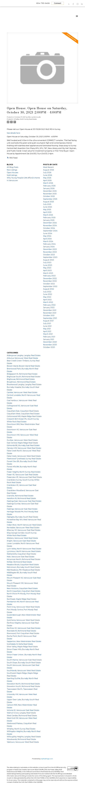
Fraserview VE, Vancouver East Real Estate (24, 477)
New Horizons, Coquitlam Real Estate (22, 588)
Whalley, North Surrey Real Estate (25, 119)
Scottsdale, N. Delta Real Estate (20, 644)
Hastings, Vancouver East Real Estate (22, 509)
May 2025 (47, 210)
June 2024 (47, 233)
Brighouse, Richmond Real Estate (21, 379)
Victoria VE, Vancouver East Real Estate (23, 710)
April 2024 (47, 239)
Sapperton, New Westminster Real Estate (24, 641)
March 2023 (48, 273)
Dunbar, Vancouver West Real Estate (22, 440)
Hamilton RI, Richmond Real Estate (21, 498)
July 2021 (47, 323)
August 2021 (48, 321)
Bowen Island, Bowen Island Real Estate (23, 366)
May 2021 (47, 329)
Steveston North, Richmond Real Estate (23, 684)
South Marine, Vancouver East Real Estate (24, 660)
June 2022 (47, 294)
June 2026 (47, 175)
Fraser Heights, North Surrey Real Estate (23, 472)
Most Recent (48, 167)
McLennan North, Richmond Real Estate (23, 559)
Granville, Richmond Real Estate (20, 496)
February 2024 (49, 244)
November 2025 (50, 194)
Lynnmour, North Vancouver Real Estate (24, 551)
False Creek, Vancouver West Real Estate (24, 456)
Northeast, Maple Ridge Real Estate (21, 599)
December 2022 (50, 278)
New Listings (12, 170)
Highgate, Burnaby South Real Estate (22, 517)
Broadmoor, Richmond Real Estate (21, 382)
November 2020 (50, 345)
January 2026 (48, 188)
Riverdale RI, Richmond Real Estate (21, 631)
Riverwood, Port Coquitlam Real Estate (23, 633)
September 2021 (50, 318)
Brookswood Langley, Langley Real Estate (24, 384)
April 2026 (47, 180)
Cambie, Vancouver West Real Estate (22, 392)
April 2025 (47, 212)
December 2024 (50, 223)
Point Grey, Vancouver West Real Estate (23, 607)
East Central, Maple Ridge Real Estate (22, 443)
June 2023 (47, 265)
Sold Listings (12, 175)
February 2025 (49, 218)
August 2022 (48, 289)
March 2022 (48, 302)
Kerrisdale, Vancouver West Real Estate (23, 528)
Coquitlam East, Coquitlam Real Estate (23, 411)
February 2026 (49, 186)
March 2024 (48, 241)
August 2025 (48, 202)
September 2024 (50, 231)
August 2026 (48, 170)
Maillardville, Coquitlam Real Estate (21, 554)
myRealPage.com (47, 758)
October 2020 (49, 347)
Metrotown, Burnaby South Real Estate (23, 567)
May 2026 (47, 178)
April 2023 (47, 270)
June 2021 (47, 326)
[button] (69, 4)
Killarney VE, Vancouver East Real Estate (23, 530)
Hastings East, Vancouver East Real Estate (24, 501)
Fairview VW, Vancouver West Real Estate (24, 448)
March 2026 (48, 183)
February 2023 (49, 276)
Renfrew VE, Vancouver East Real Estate (23, 628)
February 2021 (49, 337)
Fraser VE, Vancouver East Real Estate (22, 475)
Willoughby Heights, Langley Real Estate (24, 737)
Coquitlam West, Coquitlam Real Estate (23, 414)
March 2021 (48, 334)
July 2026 (47, 172)
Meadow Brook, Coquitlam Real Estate (23, 565)
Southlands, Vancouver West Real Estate (24, 671)
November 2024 (50, 225)
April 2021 (47, 331)
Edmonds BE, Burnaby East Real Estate (23, 445)
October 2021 (48, 315)
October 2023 (49, 255)
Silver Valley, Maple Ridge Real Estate (22, 647)
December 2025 (50, 191)
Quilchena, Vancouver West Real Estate (23, 620)
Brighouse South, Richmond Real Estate (23, 377)
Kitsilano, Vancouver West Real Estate (22, 538)
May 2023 (47, 268)
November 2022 (50, 281)
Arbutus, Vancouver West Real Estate (22, 358)
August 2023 (48, 260)
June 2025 (47, 207)
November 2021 (49, 313)
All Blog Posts (12, 167)
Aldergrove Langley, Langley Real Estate (23, 355)
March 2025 (48, 215)
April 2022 (47, 300)
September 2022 (50, 286)
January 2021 (48, 339)
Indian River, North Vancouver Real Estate (24, 525)
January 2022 (49, 308)
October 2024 (49, 228)
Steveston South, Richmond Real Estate (23, 686)
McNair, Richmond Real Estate (19, 562)
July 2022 (47, 292)
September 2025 (50, 199)
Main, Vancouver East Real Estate (20, 557)
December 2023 (50, 249)
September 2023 (50, 257)
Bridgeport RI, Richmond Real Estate (22, 374)
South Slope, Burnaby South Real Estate (24, 663)
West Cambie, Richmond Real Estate (22, 716)
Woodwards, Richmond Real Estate (21, 739)
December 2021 (49, 310)
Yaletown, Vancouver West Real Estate (23, 742)
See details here (13, 133)
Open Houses (12, 172)
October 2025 (49, 196)
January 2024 (49, 247)
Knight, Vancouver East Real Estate (21, 541)
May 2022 (47, 297)
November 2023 (50, 252)
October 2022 (49, 284)
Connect (57, 3)
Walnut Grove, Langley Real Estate (21, 713)
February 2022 (49, 305)
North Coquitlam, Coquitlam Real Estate (23, 591)
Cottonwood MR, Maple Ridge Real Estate (24, 416)
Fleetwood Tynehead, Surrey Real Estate (24, 459)
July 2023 (47, 263)
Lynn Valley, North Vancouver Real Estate (24, 549)
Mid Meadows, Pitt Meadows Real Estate (23, 570)
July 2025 (47, 204)
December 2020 (50, 342)
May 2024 (47, 236)
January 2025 (48, 220)
